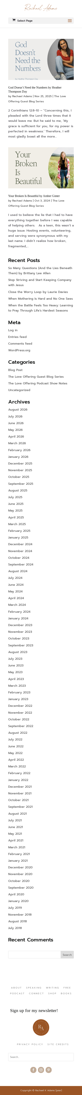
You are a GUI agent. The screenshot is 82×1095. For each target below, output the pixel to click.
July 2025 (15, 497)
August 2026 (17, 409)
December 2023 (20, 625)
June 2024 (16, 584)
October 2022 (18, 719)
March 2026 (17, 443)
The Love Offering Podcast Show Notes (37, 383)
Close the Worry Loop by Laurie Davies (38, 292)
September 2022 (20, 726)
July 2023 (15, 659)
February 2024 (19, 611)
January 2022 (18, 780)
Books (66, 993)
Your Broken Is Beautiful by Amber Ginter (34, 196)
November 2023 (20, 632)
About (16, 987)
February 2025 (19, 531)
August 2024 (17, 571)
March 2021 (16, 847)
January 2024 (18, 618)
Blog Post (15, 370)
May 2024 (15, 591)
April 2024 (16, 598)
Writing (52, 987)
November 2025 (20, 470)
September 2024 (20, 564)
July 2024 (15, 578)
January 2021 (18, 860)
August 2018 (17, 921)
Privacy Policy (30, 1044)
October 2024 (18, 558)
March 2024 (17, 605)
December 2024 (20, 544)
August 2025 (17, 490)
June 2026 (16, 423)
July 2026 (15, 416)
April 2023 (16, 679)
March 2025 (17, 524)
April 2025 (16, 517)
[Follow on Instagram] (41, 1070)
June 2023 (15, 665)
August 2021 (17, 813)
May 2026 (15, 430)
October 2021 (18, 800)
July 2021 (15, 820)
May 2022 (15, 753)
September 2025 (20, 484)
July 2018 (15, 928)
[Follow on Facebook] (33, 1070)
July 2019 (15, 907)
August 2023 (17, 652)
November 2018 (20, 914)
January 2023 (18, 699)
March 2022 (17, 766)
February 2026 (19, 450)
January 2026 (18, 457)
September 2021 (20, 807)
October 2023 (18, 638)
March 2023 (17, 685)
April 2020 (16, 894)
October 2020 (19, 881)
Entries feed (17, 337)
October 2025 (18, 477)
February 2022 (19, 773)
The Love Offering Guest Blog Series (36, 376)
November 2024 (20, 551)
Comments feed (20, 343)
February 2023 (19, 692)
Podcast (17, 993)
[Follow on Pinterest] (49, 1070)
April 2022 (16, 759)
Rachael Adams (22, 96)
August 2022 (17, 733)
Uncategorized (19, 390)
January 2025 (18, 537)
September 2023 (20, 645)
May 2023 (15, 672)
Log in (13, 330)
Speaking (34, 987)
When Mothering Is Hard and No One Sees (40, 298)
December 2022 (20, 706)
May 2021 (15, 833)
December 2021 (20, 786)
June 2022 (15, 746)
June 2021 (15, 827)
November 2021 (19, 793)
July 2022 (15, 739)
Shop (52, 993)
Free (67, 987)
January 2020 (18, 901)
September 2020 (21, 887)
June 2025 (15, 504)
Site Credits (58, 1044)
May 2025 (15, 510)
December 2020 (20, 867)
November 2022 (20, 712)
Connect (36, 993)
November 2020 (20, 874)
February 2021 (19, 854)
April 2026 (16, 436)
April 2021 (15, 840)
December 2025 (20, 463)
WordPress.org (19, 350)
